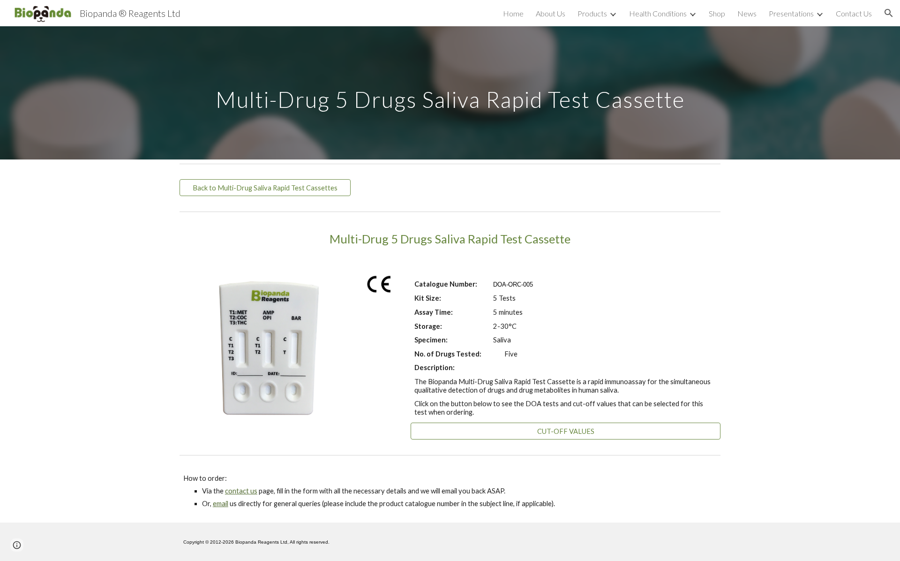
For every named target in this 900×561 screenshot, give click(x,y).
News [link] (747, 13)
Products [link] (592, 13)
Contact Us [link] (854, 13)
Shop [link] (717, 13)
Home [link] (513, 13)
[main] (450, 92)
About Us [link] (550, 13)
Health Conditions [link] (658, 13)
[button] (889, 13)
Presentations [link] (791, 13)
